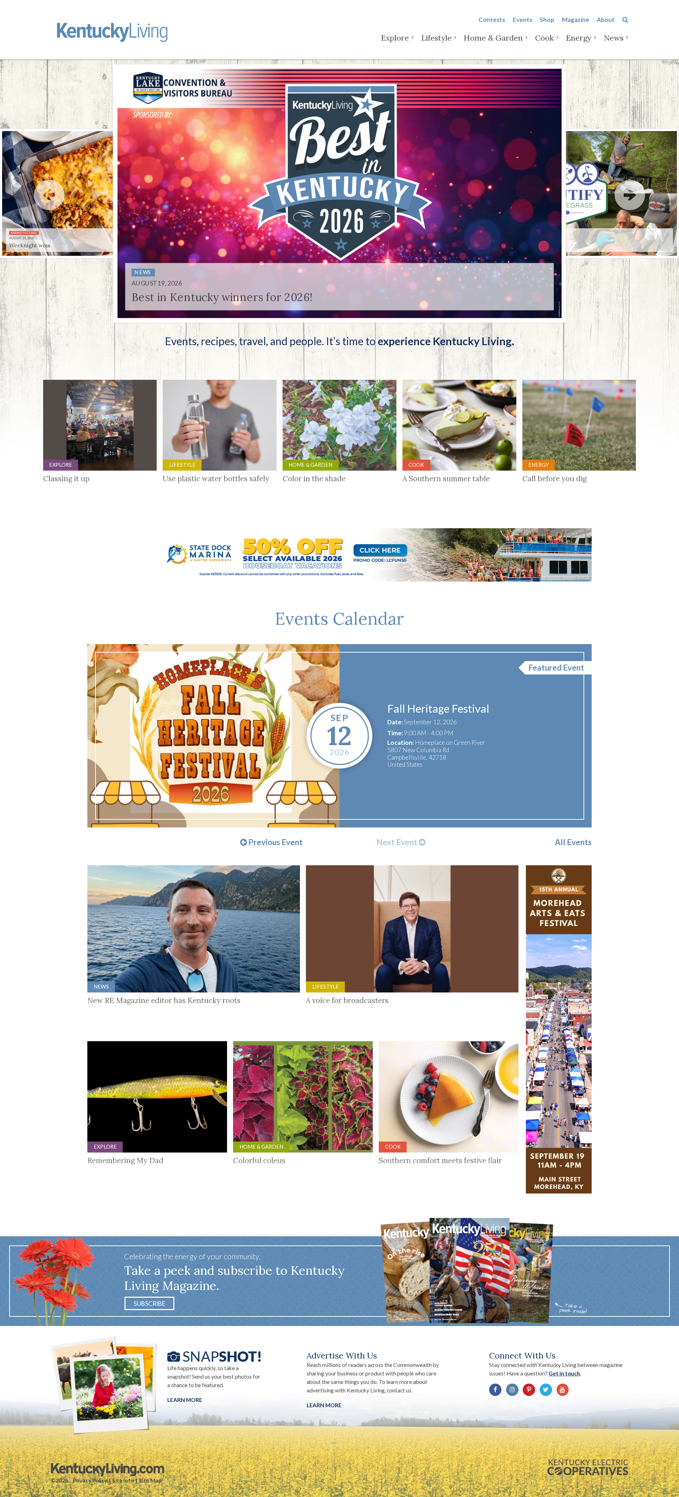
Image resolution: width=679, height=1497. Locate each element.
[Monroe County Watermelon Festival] (213, 735)
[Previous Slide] (49, 194)
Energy (578, 38)
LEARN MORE (324, 1405)
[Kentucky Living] (113, 31)
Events (522, 19)
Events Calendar (339, 618)
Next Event (397, 842)
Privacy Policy (90, 1480)
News (613, 38)
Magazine (575, 19)
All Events (573, 842)
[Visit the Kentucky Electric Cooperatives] (587, 1467)
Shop (547, 19)
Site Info (123, 1480)
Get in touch (564, 1373)
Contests (491, 19)
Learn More (184, 1400)
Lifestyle (436, 38)
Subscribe (149, 1303)
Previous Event (275, 842)
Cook (544, 38)
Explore (395, 38)
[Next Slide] (630, 194)
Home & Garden (493, 38)
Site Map (150, 1480)
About (606, 19)
